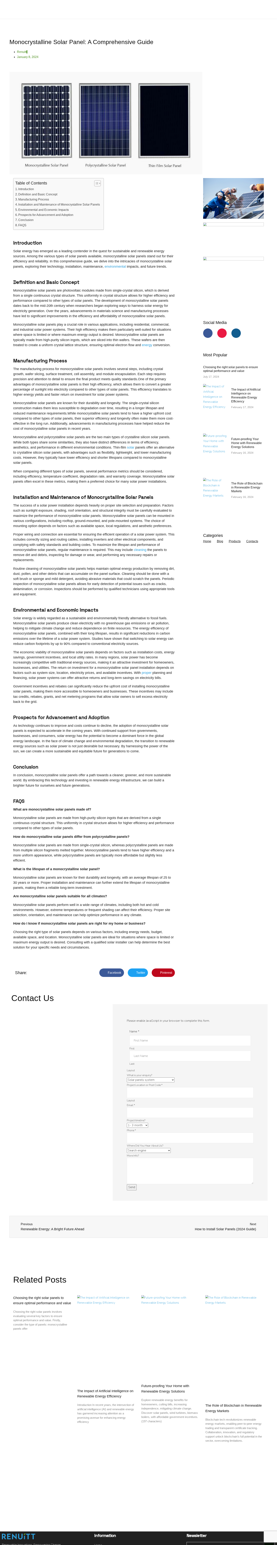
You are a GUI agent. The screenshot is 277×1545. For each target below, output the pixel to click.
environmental (115, 266)
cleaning (140, 550)
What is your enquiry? (139, 1075)
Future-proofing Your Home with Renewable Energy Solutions (246, 443)
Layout (131, 1070)
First (131, 1048)
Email (131, 1105)
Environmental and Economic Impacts (43, 209)
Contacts (252, 541)
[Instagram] (236, 333)
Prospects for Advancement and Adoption (45, 214)
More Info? (133, 1155)
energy (147, 345)
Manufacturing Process (33, 199)
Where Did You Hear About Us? (145, 1145)
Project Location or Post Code (144, 1085)
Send (131, 1187)
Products (235, 541)
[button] (111, 972)
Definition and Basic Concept (37, 194)
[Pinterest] (222, 333)
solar (130, 447)
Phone (131, 1130)
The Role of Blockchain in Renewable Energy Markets (246, 487)
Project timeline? (136, 1120)
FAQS (22, 225)
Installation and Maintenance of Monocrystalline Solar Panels (59, 204)
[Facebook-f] (208, 333)
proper (147, 673)
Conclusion (26, 220)
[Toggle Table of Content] (95, 183)
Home (207, 541)
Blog (220, 541)
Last (131, 1064)
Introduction (26, 189)
